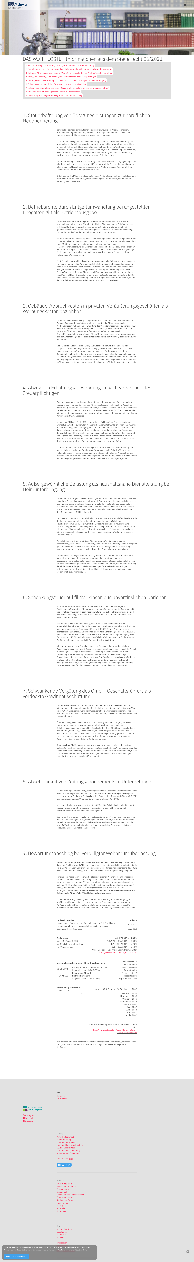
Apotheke (61, 1208)
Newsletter (61, 1098)
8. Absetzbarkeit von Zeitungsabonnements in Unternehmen (53, 91)
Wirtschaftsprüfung (65, 1136)
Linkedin (29, 1120)
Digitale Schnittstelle (66, 1147)
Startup (60, 1205)
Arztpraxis (61, 1211)
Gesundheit (62, 1192)
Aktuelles (61, 1096)
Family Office (62, 1202)
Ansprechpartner (64, 1229)
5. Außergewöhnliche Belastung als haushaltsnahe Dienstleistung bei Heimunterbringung (66, 80)
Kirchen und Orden (65, 1200)
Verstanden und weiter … (16, 1256)
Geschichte (62, 1231)
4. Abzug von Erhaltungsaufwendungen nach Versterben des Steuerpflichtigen (61, 76)
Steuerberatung (64, 1139)
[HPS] (18, 5)
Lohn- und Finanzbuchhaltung (70, 1145)
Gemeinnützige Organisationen (70, 1194)
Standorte (61, 1234)
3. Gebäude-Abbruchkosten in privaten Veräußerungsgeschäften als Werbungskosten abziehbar (69, 73)
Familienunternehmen (66, 1186)
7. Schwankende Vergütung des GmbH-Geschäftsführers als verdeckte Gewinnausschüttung (67, 88)
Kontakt (60, 1237)
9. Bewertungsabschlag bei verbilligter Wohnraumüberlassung (54, 95)
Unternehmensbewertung (68, 1150)
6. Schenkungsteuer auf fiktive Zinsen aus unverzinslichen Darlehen (56, 84)
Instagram (29, 1115)
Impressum (62, 1242)
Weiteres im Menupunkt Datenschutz (72, 1250)
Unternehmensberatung (67, 1142)
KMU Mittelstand (64, 1183)
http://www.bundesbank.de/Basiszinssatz (118, 952)
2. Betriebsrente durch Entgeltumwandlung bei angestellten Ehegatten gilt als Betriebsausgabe (69, 69)
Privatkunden (63, 1189)
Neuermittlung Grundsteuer (69, 1153)
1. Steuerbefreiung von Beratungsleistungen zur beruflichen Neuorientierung (60, 65)
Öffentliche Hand (64, 1197)
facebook (29, 1118)
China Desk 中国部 (65, 1158)
